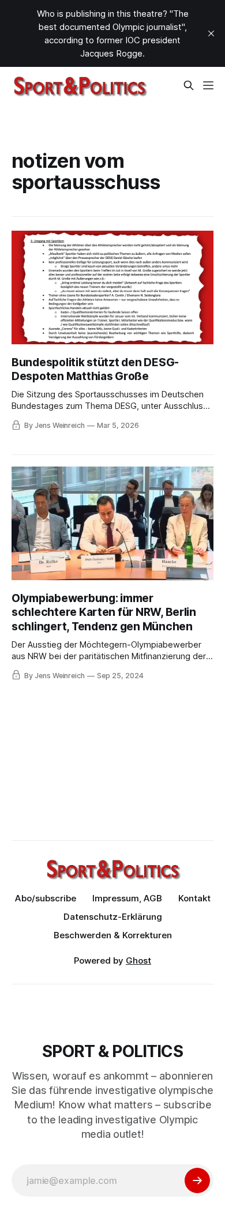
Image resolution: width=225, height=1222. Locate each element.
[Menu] (208, 85)
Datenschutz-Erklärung (112, 916)
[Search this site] (188, 85)
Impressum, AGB (127, 898)
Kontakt (194, 898)
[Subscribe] (197, 1180)
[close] (211, 33)
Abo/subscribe (45, 898)
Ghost (138, 960)
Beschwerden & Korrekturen (113, 935)
